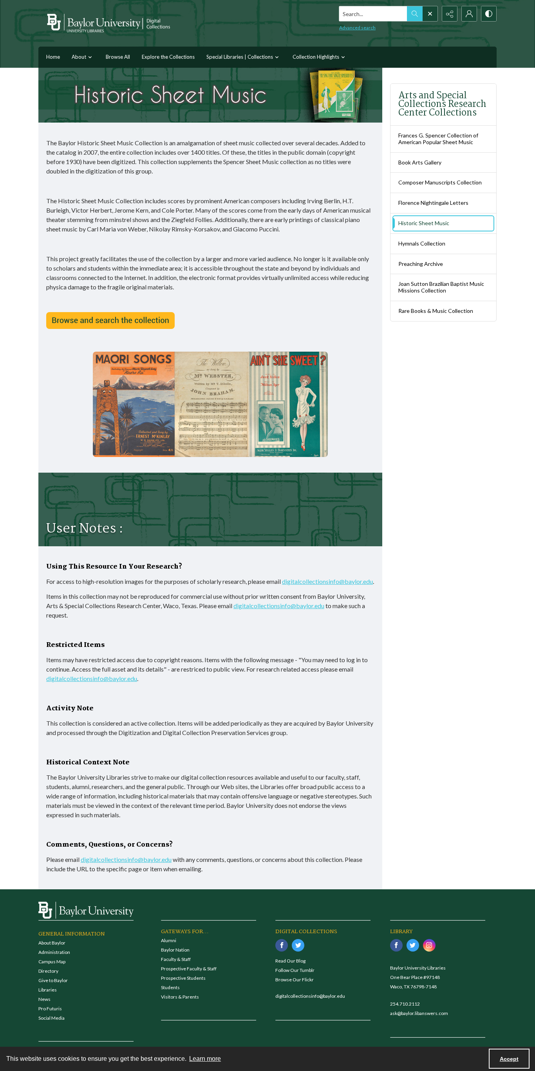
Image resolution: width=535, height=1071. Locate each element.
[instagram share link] (429, 945)
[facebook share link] (281, 945)
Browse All (118, 57)
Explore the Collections (168, 57)
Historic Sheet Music (423, 223)
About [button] (79, 57)
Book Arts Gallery (419, 162)
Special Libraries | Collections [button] (239, 57)
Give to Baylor (53, 980)
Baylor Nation (175, 950)
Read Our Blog (290, 961)
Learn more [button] (205, 1058)
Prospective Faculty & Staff (189, 969)
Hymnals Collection (421, 243)
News (44, 999)
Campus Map (51, 961)
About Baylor (51, 943)
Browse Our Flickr (294, 980)
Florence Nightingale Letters (433, 202)
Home (53, 57)
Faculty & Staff (176, 959)
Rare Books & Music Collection (435, 310)
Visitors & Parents (180, 997)
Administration (54, 952)
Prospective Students (183, 978)
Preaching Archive (420, 263)
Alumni (168, 940)
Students (170, 987)
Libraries (47, 990)
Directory (48, 971)
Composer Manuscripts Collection (440, 182)
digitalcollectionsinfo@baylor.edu (327, 581)
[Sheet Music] (110, 320)
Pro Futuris (50, 1008)
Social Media (51, 1018)
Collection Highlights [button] (316, 57)
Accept (509, 1059)
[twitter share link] (298, 945)
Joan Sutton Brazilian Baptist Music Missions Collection (441, 287)
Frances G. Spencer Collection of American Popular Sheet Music (438, 138)
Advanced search (357, 28)
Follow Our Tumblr (294, 970)
